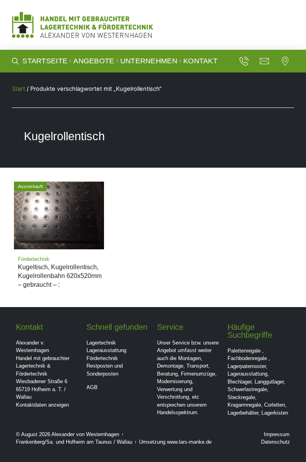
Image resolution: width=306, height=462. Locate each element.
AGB (92, 387)
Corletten (274, 405)
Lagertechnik (101, 343)
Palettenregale (244, 351)
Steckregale (241, 397)
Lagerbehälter (243, 413)
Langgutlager (269, 382)
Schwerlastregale (247, 389)
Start (18, 88)
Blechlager (239, 382)
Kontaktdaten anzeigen (42, 405)
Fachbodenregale (247, 358)
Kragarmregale (244, 405)
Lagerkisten (274, 413)
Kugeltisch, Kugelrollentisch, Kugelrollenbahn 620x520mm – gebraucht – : (60, 276)
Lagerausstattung (106, 350)
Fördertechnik (102, 358)
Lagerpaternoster (247, 366)
